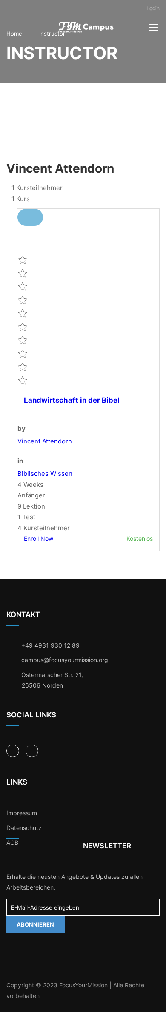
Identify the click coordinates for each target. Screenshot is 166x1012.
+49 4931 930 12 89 (50, 645)
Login (153, 8)
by (21, 428)
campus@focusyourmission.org (64, 659)
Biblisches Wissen (44, 473)
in (20, 461)
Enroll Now (38, 538)
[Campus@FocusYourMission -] (86, 29)
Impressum (21, 812)
